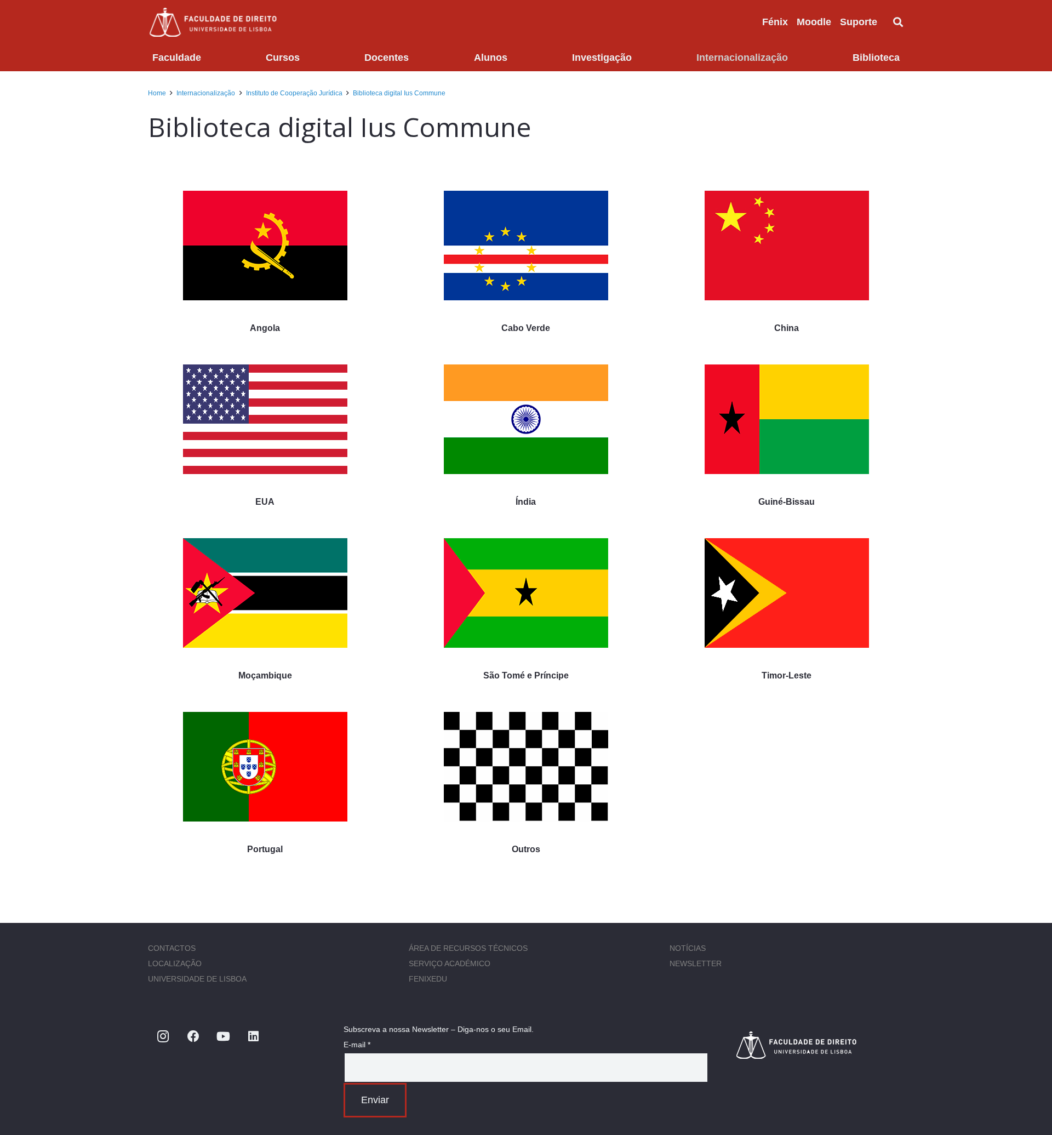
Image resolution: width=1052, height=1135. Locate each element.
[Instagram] (163, 1037)
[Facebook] (193, 1037)
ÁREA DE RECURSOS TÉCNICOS (468, 948)
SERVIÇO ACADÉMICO (449, 963)
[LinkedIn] (253, 1037)
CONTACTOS (172, 948)
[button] (886, 22)
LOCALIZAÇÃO (175, 963)
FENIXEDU (428, 978)
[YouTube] (223, 1037)
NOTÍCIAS (688, 948)
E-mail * (357, 1044)
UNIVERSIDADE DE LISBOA (197, 978)
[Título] (819, 1045)
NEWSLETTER (696, 963)
